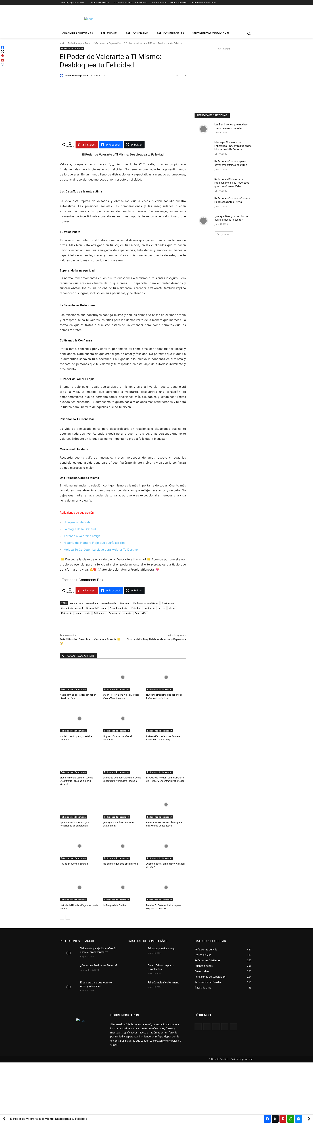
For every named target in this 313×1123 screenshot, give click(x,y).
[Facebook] (231, 3)
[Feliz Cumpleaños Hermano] (136, 987)
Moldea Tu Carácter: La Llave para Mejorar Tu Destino (101, 549)
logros (162, 608)
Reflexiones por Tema (79, 43)
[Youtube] (251, 3)
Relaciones (114, 613)
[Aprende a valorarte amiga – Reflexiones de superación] (79, 805)
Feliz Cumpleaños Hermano (163, 982)
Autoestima (92, 603)
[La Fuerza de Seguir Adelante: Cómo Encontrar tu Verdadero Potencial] (123, 760)
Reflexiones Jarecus (77, 75)
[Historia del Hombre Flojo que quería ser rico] (79, 887)
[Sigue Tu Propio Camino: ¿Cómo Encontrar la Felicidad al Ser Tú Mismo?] (79, 760)
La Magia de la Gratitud (80, 529)
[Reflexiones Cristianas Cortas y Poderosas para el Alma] (203, 203)
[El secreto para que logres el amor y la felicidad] (68, 987)
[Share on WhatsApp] (290, 1119)
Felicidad (136, 608)
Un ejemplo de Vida (77, 522)
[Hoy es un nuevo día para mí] (79, 846)
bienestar (125, 603)
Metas (172, 608)
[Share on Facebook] (267, 1119)
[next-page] (68, 917)
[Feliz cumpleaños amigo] (136, 953)
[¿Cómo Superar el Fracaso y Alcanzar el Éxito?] (166, 846)
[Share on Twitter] (275, 1119)
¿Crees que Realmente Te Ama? (98, 965)
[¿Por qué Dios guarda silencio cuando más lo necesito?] (203, 221)
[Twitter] (241, 3)
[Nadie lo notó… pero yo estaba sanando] (79, 718)
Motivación (66, 613)
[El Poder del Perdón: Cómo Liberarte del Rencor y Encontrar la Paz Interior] (166, 760)
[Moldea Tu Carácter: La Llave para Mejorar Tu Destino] (166, 887)
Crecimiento (168, 603)
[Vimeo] (246, 3)
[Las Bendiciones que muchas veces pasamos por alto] (203, 129)
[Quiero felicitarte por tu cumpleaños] (136, 970)
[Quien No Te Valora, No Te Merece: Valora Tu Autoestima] (123, 677)
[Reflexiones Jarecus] (62, 75)
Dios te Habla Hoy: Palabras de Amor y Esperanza (156, 639)
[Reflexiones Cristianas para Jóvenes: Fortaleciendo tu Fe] (203, 166)
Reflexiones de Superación (107, 43)
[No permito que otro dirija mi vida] (123, 846)
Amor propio (76, 603)
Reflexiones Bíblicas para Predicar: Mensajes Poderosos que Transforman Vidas (231, 183)
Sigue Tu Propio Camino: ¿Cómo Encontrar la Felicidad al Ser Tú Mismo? (76, 781)
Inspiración (149, 608)
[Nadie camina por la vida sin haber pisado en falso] (79, 677)
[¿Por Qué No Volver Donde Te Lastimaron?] (123, 805)
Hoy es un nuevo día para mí (74, 863)
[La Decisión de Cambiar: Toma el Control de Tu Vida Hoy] (166, 718)
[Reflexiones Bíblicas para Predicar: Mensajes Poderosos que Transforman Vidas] (203, 184)
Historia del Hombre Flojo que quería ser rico (95, 542)
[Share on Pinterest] (282, 1119)
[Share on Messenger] (298, 1119)
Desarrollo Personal (96, 608)
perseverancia (83, 613)
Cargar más (223, 234)
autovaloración (108, 603)
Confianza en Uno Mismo (145, 603)
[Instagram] (236, 3)
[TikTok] (224, 1026)
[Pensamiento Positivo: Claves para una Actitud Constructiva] (166, 805)
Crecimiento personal (72, 608)
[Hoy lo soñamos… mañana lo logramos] (123, 718)
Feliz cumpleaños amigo (161, 948)
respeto (127, 613)
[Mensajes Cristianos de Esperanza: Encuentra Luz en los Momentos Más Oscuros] (203, 147)
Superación (140, 613)
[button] (249, 33)
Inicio (62, 43)
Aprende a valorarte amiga (82, 536)
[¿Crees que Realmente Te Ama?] (68, 970)
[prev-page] (62, 917)
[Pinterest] (215, 1026)
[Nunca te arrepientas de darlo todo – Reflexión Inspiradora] (166, 677)
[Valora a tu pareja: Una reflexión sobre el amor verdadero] (68, 953)
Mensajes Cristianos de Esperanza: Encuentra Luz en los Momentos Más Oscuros (233, 146)
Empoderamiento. (119, 608)
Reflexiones (99, 613)
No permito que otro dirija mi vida (120, 863)
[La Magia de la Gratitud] (123, 887)
